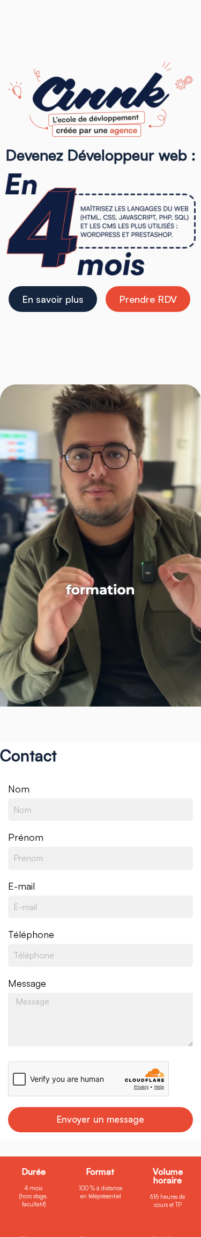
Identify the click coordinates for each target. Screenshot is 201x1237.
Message (27, 983)
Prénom (25, 837)
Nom (18, 789)
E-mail (21, 886)
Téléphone (31, 934)
